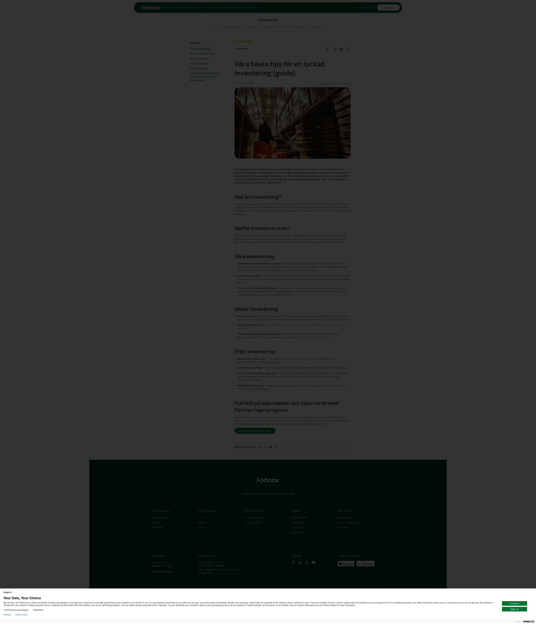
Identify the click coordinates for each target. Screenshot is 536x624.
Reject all (514, 609)
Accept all (514, 603)
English (7, 592)
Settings (7, 615)
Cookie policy (21, 615)
